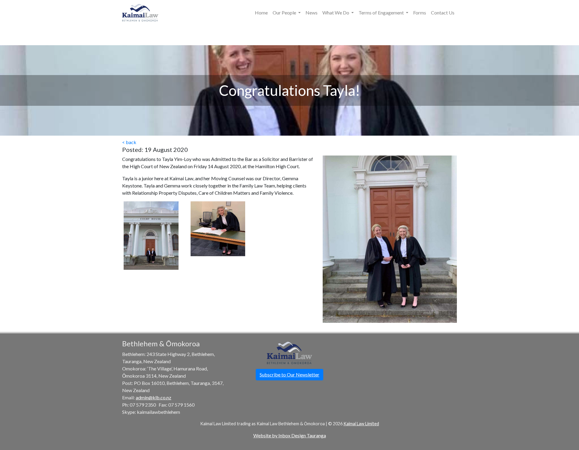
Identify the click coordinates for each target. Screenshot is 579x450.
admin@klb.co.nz (153, 397)
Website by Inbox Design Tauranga (289, 435)
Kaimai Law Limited (361, 423)
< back (129, 142)
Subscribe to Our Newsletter (289, 374)
